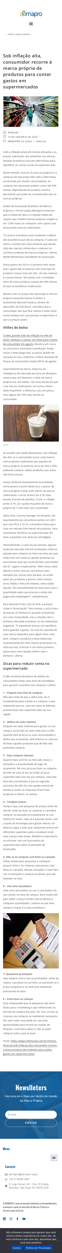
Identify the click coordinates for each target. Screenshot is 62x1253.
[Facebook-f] (17, 1218)
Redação (13, 132)
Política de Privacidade (38, 1248)
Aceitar (17, 1248)
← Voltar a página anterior (18, 34)
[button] (31, 24)
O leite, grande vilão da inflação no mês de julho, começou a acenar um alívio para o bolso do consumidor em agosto (30, 340)
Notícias (41, 141)
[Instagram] (10, 1218)
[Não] (57, 1240)
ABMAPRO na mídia (20, 141)
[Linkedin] (4, 1218)
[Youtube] (23, 1218)
